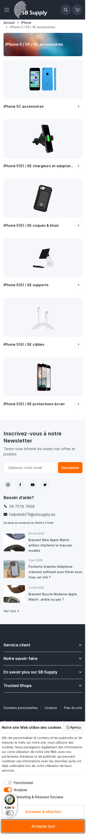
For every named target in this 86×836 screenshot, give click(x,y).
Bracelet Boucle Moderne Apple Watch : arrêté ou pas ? (52, 596)
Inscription (70, 467)
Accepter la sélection (43, 811)
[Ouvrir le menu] (8, 9)
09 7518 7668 (22, 506)
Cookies (51, 708)
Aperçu (75, 727)
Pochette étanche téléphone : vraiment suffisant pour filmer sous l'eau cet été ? (55, 572)
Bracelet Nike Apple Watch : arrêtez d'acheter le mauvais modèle (50, 545)
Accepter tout (43, 826)
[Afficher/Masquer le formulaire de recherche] (65, 9)
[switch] (10, 812)
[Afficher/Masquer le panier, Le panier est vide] (77, 9)
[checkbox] (17, 782)
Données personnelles (21, 708)
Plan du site (73, 708)
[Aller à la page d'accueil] (30, 10)
